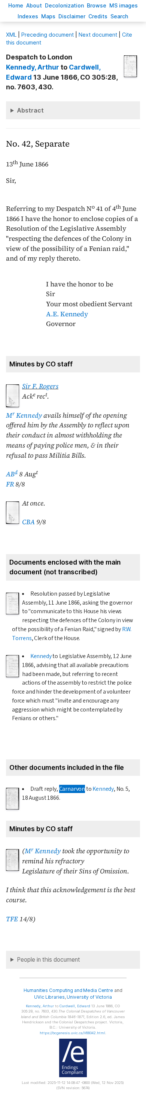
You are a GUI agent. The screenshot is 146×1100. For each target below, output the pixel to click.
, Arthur (32, 67)
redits (97, 16)
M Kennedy (24, 415)
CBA (28, 521)
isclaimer (71, 16)
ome (15, 5)
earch (119, 16)
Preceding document (47, 34)
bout (34, 5)
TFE (12, 919)
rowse (96, 5)
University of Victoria (89, 997)
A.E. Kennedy (67, 314)
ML (11, 34)
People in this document (48, 959)
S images (123, 5)
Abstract (30, 110)
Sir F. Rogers (40, 386)
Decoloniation (64, 5)
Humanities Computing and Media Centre (68, 990)
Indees (28, 16)
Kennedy (41, 656)
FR (10, 484)
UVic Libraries (49, 997)
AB (12, 474)
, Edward (75, 1006)
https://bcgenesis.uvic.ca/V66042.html (72, 1033)
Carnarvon (72, 789)
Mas (48, 16)
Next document (98, 34)
